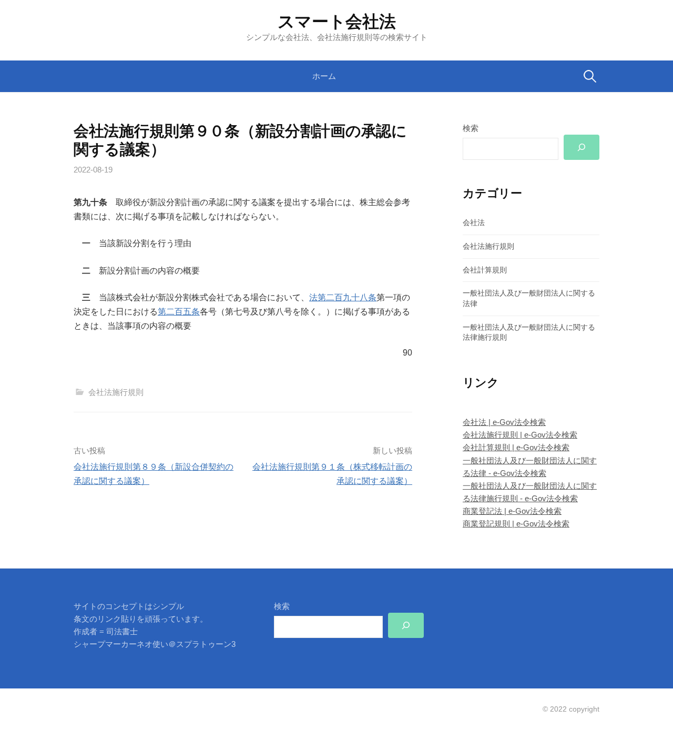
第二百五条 (179, 311)
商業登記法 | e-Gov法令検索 (512, 510)
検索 (470, 128)
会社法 (474, 222)
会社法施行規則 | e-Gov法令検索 (520, 434)
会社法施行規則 (116, 392)
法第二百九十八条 (342, 297)
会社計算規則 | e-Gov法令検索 (516, 447)
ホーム (324, 76)
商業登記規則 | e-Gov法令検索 (516, 523)
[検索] (581, 147)
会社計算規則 (485, 270)
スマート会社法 (337, 21)
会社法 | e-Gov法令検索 (504, 422)
